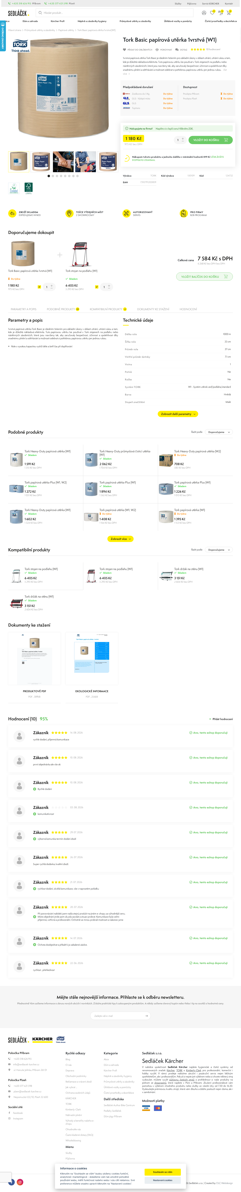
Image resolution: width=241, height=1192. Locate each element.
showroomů (160, 1082)
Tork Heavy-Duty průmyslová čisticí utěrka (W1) (125, 453)
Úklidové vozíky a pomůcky (117, 1087)
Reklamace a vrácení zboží (79, 1081)
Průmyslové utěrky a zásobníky (39, 30)
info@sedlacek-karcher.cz (26, 1064)
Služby (178, 3)
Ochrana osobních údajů (78, 1092)
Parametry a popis (23, 309)
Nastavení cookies (162, 1180)
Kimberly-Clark (73, 1109)
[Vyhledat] (40, 13)
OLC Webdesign (224, 1183)
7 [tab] (73, 176)
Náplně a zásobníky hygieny (118, 1076)
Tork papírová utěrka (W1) (189, 510)
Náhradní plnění (74, 1115)
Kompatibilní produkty (108, 309)
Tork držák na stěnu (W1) (188, 569)
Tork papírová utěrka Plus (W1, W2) (46, 482)
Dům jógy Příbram (113, 1116)
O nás (69, 1064)
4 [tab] (61, 176)
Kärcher (171, 1070)
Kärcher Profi (110, 1070)
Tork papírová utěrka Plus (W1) (118, 482)
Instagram (18, 1118)
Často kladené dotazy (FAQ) (79, 1134)
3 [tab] (57, 176)
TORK (69, 1103)
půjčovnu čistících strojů (181, 1079)
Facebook (18, 1112)
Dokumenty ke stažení (153, 309)
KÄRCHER (71, 1098)
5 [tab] (65, 176)
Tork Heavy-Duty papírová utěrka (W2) (197, 451)
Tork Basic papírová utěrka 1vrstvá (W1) (96, 30)
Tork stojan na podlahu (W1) (81, 271)
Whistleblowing (73, 1140)
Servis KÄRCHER (210, 3)
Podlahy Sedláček (112, 1110)
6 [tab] (69, 176)
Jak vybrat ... (71, 1087)
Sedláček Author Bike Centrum (119, 1105)
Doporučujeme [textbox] (216, 432)
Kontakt (229, 3)
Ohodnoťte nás (73, 1129)
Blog (68, 1059)
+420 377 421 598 (58, 3)
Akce (106, 1059)
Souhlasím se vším (162, 1172)
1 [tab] (49, 176)
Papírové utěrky (66, 30)
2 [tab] (53, 176)
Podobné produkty (63, 309)
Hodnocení (188, 309)
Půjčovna (191, 3)
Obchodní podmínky (76, 1076)
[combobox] (219, 432)
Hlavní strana (14, 30)
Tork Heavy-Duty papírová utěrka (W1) (47, 451)
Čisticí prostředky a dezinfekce (119, 1092)
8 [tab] (77, 176)
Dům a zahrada (111, 1064)
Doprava (70, 1070)
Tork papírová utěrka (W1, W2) (118, 510)
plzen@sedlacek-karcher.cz (27, 1091)
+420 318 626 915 (21, 3)
